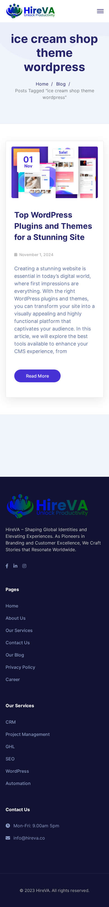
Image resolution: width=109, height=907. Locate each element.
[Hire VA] (31, 10)
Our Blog (15, 677)
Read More (37, 398)
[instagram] (24, 588)
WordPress (17, 793)
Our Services (19, 652)
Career (13, 701)
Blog (61, 106)
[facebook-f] (7, 588)
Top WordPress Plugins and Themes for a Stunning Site (53, 248)
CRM (11, 744)
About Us (16, 640)
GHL (10, 769)
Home (42, 106)
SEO (10, 781)
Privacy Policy (20, 689)
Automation (18, 805)
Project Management (28, 756)
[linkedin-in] (15, 588)
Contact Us (18, 665)
